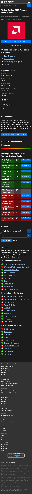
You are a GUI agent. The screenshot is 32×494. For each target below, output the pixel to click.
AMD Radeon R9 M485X (6, 178)
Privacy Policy (4, 444)
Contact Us (4, 446)
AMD (20, 16)
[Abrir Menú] (29, 2)
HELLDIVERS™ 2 (5, 370)
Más (4, 108)
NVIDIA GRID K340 (6, 172)
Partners (3, 440)
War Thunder (4, 408)
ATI (3, 426)
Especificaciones (10, 56)
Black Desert (4, 375)
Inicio (7, 2)
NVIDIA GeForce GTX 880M (8, 166)
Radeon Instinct (26, 16)
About (2, 435)
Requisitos (4, 388)
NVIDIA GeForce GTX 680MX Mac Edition (8, 184)
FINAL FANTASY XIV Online (8, 385)
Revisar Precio (16, 45)
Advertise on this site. (16, 459)
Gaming (6, 64)
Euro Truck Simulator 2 (7, 366)
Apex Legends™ (5, 368)
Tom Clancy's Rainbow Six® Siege (9, 383)
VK (3, 451)
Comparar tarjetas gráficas (11, 16)
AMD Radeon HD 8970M (6, 161)
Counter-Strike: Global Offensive (9, 391)
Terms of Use (4, 442)
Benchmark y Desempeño (13, 61)
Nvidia (4, 430)
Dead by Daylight (5, 381)
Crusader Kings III (5, 379)
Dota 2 (3, 404)
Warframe (3, 377)
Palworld (3, 372)
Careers (3, 438)
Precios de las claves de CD (8, 364)
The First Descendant (6, 410)
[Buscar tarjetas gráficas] (29, 5)
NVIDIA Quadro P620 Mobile (7, 202)
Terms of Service (15, 490)
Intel (4, 419)
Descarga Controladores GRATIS (16, 41)
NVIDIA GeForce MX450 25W (8, 213)
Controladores (9, 59)
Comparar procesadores (7, 415)
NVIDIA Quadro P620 (7, 196)
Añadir (15, 240)
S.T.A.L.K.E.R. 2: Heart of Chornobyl (10, 393)
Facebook (4, 448)
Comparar (25, 160)
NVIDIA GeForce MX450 (8, 208)
